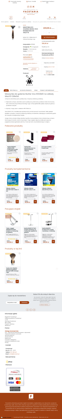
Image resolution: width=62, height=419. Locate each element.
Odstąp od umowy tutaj (11, 331)
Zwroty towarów (9, 337)
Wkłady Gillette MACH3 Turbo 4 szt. (29, 189)
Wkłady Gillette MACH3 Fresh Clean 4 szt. (12, 190)
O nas (6, 319)
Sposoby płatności (9, 335)
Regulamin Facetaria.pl (10, 317)
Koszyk (54, 18)
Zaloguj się (49, 18)
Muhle (24, 25)
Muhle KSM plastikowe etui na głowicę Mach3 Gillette (29, 149)
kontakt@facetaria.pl (14, 354)
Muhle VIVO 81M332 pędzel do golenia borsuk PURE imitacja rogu (12, 270)
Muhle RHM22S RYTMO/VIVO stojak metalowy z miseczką (48, 230)
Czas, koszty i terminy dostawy (15, 2)
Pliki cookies (8, 322)
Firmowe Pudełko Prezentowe (46, 147)
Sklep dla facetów (31, 14)
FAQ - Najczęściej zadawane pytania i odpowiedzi (17, 332)
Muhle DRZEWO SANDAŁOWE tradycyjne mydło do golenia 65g (12, 149)
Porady (6, 342)
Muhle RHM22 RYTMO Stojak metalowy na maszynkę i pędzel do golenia (30, 230)
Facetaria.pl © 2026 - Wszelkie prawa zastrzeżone (26, 417)
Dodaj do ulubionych (33, 69)
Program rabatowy (9, 324)
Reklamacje (8, 338)
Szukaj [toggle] (24, 18)
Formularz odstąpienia (10, 339)
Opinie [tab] (36, 90)
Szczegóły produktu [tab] (26, 90)
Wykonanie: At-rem (43, 417)
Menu (11, 18)
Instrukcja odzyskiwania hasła (12, 341)
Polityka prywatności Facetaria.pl (13, 318)
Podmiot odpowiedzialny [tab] (47, 90)
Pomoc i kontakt (32, 1)
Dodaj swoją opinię (28, 59)
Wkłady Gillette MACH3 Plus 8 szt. (47, 189)
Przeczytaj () (27, 56)
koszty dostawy (50, 58)
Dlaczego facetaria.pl (10, 321)
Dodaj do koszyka (50, 37)
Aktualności (8, 325)
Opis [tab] (6, 90)
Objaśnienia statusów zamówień (13, 334)
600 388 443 (49, 73)
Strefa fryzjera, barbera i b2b (48, 2)
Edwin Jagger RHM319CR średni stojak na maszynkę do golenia (12, 230)
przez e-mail (51, 67)
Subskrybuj (24, 302)
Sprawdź (30, 64)
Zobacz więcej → (44, 304)
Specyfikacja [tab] (13, 90)
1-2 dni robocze (32, 49)
